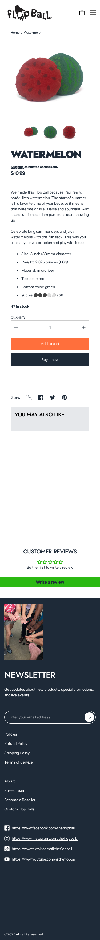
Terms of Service (18, 762)
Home (15, 32)
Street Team (14, 790)
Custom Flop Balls (19, 809)
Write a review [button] (50, 582)
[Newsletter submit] (89, 717)
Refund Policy (15, 743)
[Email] (29, 397)
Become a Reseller (19, 799)
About (9, 781)
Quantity (18, 317)
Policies (10, 734)
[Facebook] (41, 397)
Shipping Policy (17, 752)
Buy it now (50, 359)
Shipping (17, 167)
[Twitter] (52, 397)
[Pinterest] (64, 397)
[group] (31, 132)
